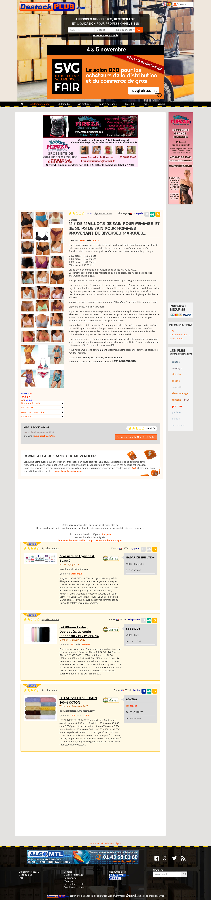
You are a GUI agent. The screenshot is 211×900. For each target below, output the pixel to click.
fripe (187, 399)
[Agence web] (133, 895)
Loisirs (136, 690)
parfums (176, 412)
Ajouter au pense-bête (32, 412)
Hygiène (135, 548)
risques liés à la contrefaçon (67, 471)
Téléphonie (134, 619)
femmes (73, 540)
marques (117, 540)
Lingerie (138, 213)
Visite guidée (176, 338)
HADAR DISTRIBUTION (140, 557)
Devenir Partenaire (73, 874)
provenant (100, 540)
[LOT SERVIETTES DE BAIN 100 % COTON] (40, 707)
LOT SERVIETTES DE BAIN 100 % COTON (78, 700)
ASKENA (131, 699)
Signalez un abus (103, 213)
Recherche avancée (106, 35)
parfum (177, 406)
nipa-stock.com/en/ (44, 435)
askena (133, 705)
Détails (90, 213)
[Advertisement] (90, 188)
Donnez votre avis (30, 403)
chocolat (176, 374)
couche (176, 380)
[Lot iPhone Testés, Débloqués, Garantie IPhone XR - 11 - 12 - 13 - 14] (40, 634)
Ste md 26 (133, 628)
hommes (63, 540)
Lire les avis (27, 407)
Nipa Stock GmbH (36, 427)
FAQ (134, 467)
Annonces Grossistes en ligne (105, 843)
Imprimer (26, 416)
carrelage (177, 368)
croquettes (177, 387)
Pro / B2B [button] (130, 103)
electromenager (180, 393)
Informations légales (74, 884)
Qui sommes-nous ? (180, 334)
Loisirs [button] (146, 103)
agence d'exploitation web (98, 895)
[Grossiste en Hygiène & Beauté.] (40, 558)
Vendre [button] (162, 103)
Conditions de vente (74, 887)
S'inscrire (69, 881)
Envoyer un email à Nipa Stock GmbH (136, 437)
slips (91, 540)
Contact (68, 871)
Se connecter (70, 877)
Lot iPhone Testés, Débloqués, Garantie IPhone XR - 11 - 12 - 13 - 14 (79, 631)
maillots (83, 540)
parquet (176, 418)
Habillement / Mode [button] (39, 103)
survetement (178, 425)
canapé (176, 361)
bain (109, 540)
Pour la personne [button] (108, 103)
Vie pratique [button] (84, 103)
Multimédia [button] (64, 103)
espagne (176, 399)
